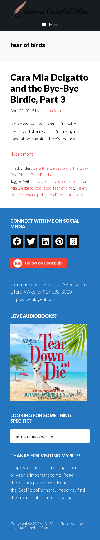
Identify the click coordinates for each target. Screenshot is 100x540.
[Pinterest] (59, 241)
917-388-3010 (57, 292)
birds (37, 181)
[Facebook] (17, 241)
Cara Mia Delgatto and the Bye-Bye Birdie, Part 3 (49, 88)
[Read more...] (24, 154)
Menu (53, 24)
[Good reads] (73, 241)
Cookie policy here (36, 490)
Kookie (16, 194)
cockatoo (43, 187)
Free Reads (40, 174)
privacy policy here (36, 482)
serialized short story (65, 194)
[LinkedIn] (45, 241)
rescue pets (34, 194)
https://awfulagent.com (33, 299)
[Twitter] (31, 241)
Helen (81, 187)
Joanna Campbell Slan (50, 9)
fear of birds (63, 187)
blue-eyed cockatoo (61, 181)
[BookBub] (38, 270)
